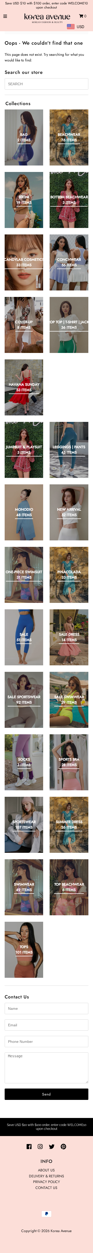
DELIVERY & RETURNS (46, 1176)
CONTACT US (46, 1187)
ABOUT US (46, 1170)
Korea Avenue (61, 1230)
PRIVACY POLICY (46, 1181)
